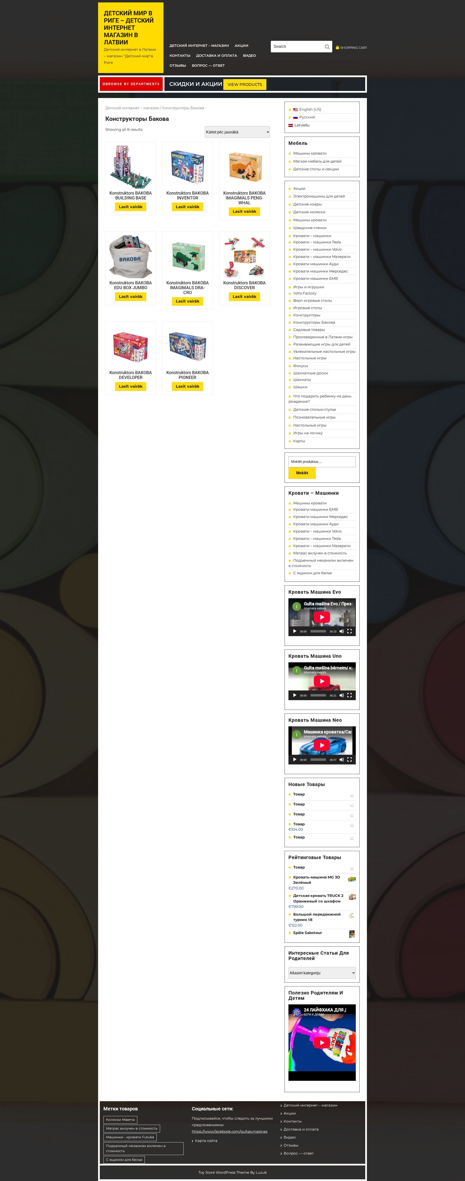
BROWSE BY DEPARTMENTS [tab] (133, 84)
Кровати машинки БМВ (315, 278)
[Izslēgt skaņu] (341, 631)
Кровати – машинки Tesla (317, 242)
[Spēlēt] (294, 631)
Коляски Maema (120, 1119)
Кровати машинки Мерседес (320, 271)
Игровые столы (307, 307)
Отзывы (178, 65)
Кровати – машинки (312, 235)
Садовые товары (309, 329)
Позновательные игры (314, 417)
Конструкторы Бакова (314, 322)
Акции (241, 45)
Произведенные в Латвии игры (323, 337)
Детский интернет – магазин (199, 45)
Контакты (180, 55)
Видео (249, 55)
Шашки (300, 387)
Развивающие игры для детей (321, 344)
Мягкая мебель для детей (317, 161)
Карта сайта (206, 1140)
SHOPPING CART (353, 47)
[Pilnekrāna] (349, 631)
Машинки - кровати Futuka (130, 1137)
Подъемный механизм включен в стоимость (136, 1148)
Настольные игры (309, 358)
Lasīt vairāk (130, 207)
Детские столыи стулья (314, 409)
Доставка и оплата (216, 55)
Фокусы (300, 365)
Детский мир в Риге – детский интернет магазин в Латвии (129, 28)
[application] (322, 617)
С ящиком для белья (312, 573)
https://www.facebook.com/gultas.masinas (229, 1131)
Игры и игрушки (308, 287)
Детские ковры (307, 204)
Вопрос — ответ (208, 65)
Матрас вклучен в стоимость (320, 553)
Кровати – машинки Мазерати (321, 256)
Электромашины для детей (319, 196)
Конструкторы (306, 315)
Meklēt (302, 473)
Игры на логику (308, 433)
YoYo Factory (304, 293)
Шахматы (302, 379)
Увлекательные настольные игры (324, 351)
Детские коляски (309, 212)
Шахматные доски (310, 373)
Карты (299, 441)
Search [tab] (328, 47)
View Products (245, 84)
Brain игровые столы (312, 300)
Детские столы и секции (316, 169)
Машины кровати (309, 153)
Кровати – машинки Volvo (317, 249)
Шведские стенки (309, 227)
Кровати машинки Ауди (316, 264)
